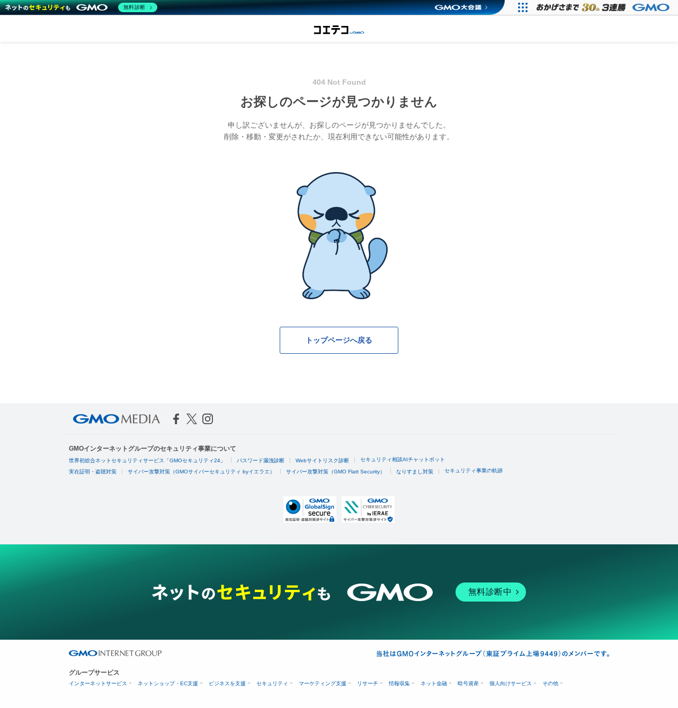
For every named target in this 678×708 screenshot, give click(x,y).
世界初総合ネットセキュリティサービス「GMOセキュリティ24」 (147, 460)
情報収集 (399, 683)
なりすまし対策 (414, 471)
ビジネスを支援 (227, 683)
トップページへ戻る (339, 340)
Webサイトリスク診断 (322, 460)
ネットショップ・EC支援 (168, 683)
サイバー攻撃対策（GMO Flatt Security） (335, 471)
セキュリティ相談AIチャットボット (402, 459)
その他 (550, 683)
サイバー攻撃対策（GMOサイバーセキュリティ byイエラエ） (201, 471)
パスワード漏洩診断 (260, 460)
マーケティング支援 (322, 683)
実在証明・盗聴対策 (93, 471)
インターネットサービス (98, 683)
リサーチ (367, 683)
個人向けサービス (510, 683)
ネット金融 (434, 683)
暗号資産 (468, 683)
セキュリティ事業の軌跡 (473, 470)
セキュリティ (272, 683)
